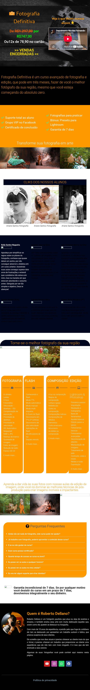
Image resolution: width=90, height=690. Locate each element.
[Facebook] (69, 664)
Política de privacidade (45, 680)
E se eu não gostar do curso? (20, 545)
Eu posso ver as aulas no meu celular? (24, 568)
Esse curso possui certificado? (21, 551)
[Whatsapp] (61, 664)
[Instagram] (54, 664)
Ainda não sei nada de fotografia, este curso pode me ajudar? (34, 534)
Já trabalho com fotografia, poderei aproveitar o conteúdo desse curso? (38, 539)
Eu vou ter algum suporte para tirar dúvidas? (27, 573)
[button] (45, 534)
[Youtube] (47, 664)
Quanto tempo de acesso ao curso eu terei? (26, 556)
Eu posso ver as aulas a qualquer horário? (25, 562)
